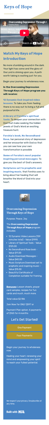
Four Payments (24, 335)
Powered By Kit (16, 411)
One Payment (24, 327)
